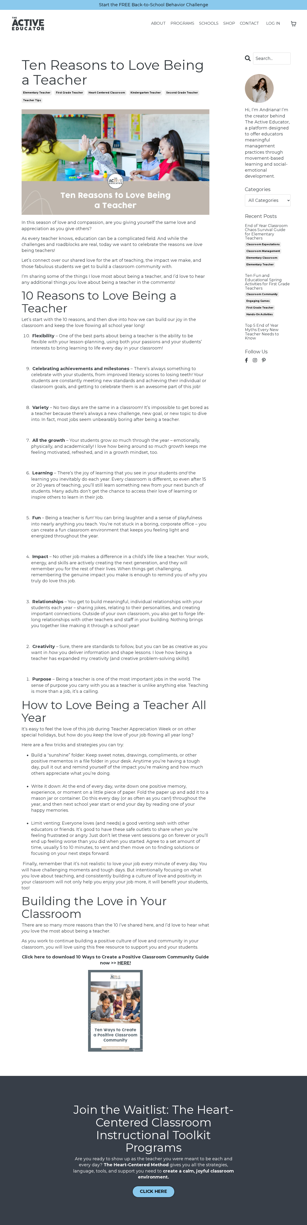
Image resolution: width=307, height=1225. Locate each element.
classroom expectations (263, 244)
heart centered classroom (107, 92)
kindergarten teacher (145, 92)
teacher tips (32, 100)
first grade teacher (69, 92)
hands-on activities (259, 314)
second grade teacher (182, 92)
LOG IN (273, 23)
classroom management (263, 251)
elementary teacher (36, 92)
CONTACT (249, 23)
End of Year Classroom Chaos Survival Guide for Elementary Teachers (266, 232)
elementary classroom (261, 257)
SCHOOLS (208, 23)
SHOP (229, 23)
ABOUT (158, 23)
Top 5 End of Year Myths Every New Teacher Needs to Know (262, 331)
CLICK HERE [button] (153, 1191)
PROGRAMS (182, 23)
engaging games (258, 301)
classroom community (261, 294)
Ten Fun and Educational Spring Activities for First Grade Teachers (267, 282)
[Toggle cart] (293, 24)
